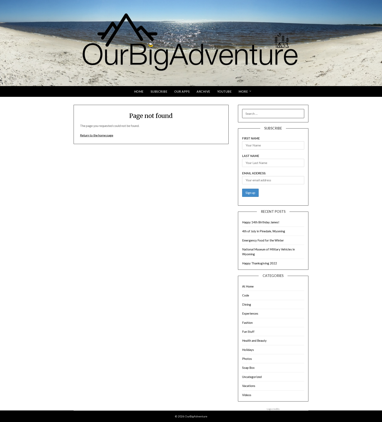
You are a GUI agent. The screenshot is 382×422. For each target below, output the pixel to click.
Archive (203, 91)
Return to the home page (96, 135)
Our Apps (182, 91)
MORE (243, 91)
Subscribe (159, 91)
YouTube (224, 91)
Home (139, 91)
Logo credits (273, 409)
